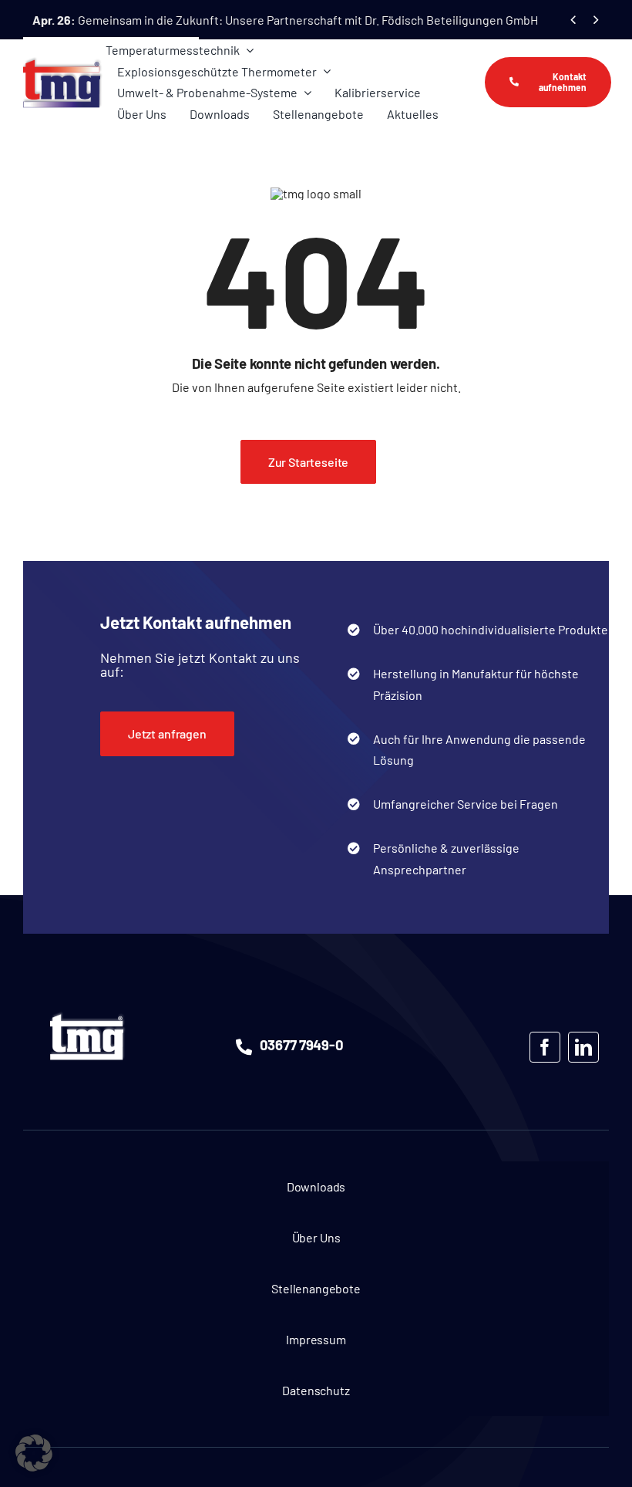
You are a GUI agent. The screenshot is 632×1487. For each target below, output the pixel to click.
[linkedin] (583, 1047)
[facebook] (544, 1047)
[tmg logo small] (62, 62)
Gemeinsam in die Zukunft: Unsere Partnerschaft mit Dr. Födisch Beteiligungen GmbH (285, 19)
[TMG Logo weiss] (87, 1016)
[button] (34, 1453)
